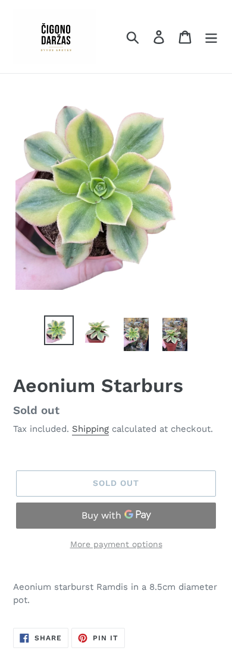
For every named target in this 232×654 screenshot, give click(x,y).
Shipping (90, 429)
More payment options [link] (116, 544)
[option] (59, 330)
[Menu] (211, 36)
